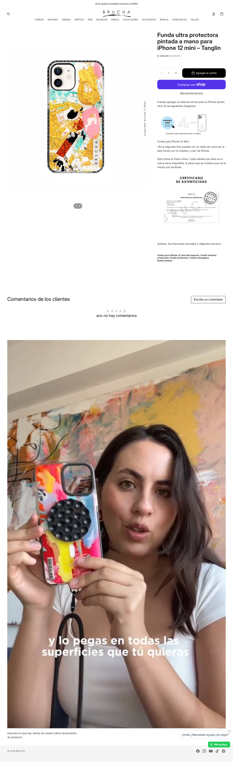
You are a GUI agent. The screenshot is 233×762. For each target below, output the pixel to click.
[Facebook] (198, 751)
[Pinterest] (223, 751)
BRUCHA (20, 751)
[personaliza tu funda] (191, 124)
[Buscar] (8, 14)
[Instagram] (204, 751)
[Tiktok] (217, 751)
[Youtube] (211, 751)
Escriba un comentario (208, 299)
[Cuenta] (214, 14)
